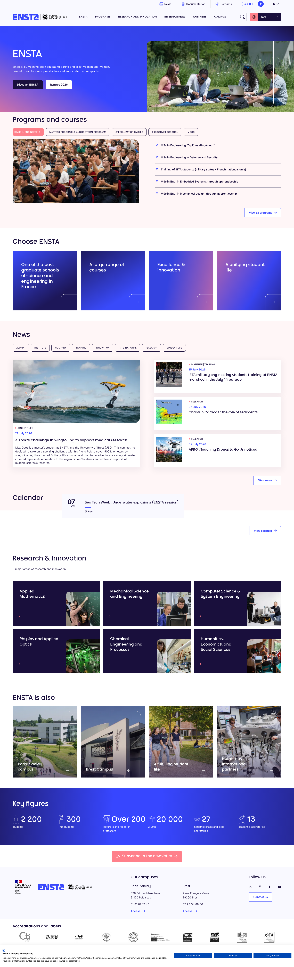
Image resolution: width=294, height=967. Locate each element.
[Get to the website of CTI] (25, 937)
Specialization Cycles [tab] (129, 132)
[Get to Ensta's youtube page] (279, 886)
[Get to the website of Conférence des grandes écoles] (52, 937)
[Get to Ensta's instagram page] (260, 886)
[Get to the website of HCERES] (106, 937)
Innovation (103, 347)
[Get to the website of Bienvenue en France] (133, 937)
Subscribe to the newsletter (147, 856)
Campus (220, 17)
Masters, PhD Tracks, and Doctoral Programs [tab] (77, 132)
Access (135, 911)
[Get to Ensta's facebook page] (269, 886)
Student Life (174, 347)
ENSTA (83, 17)
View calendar (263, 530)
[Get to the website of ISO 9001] (188, 937)
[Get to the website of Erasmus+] (160, 937)
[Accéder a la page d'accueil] (40, 17)
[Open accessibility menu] (261, 4)
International (174, 17)
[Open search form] (242, 17)
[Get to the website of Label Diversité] (269, 937)
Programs (103, 17)
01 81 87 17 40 (140, 904)
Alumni (20, 347)
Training (81, 347)
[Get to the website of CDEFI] (79, 937)
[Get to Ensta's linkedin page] (250, 886)
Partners (200, 17)
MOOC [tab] (191, 132)
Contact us (260, 897)
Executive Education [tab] (165, 132)
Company (61, 347)
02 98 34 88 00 (193, 904)
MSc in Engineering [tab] (28, 132)
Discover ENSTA (27, 84)
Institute (40, 347)
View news (265, 480)
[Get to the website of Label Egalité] (242, 937)
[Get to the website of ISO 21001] (215, 937)
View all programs (260, 212)
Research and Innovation (137, 17)
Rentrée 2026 (59, 84)
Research (151, 347)
